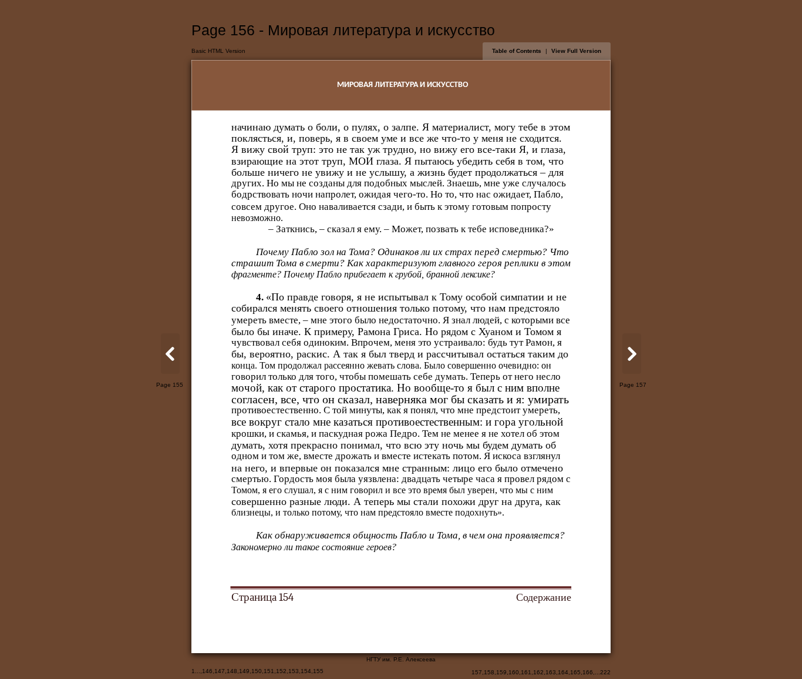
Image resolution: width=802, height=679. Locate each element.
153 (293, 671)
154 (306, 671)
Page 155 (169, 385)
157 (476, 672)
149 (244, 671)
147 (219, 671)
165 (575, 672)
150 (256, 671)
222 (605, 672)
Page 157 (632, 385)
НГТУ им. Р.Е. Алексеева (401, 659)
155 (318, 671)
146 (207, 671)
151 (269, 671)
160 (513, 672)
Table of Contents (516, 51)
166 (587, 672)
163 (550, 672)
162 (538, 672)
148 (232, 671)
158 (489, 672)
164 (563, 672)
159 (501, 672)
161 (526, 672)
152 (281, 671)
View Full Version (576, 51)
